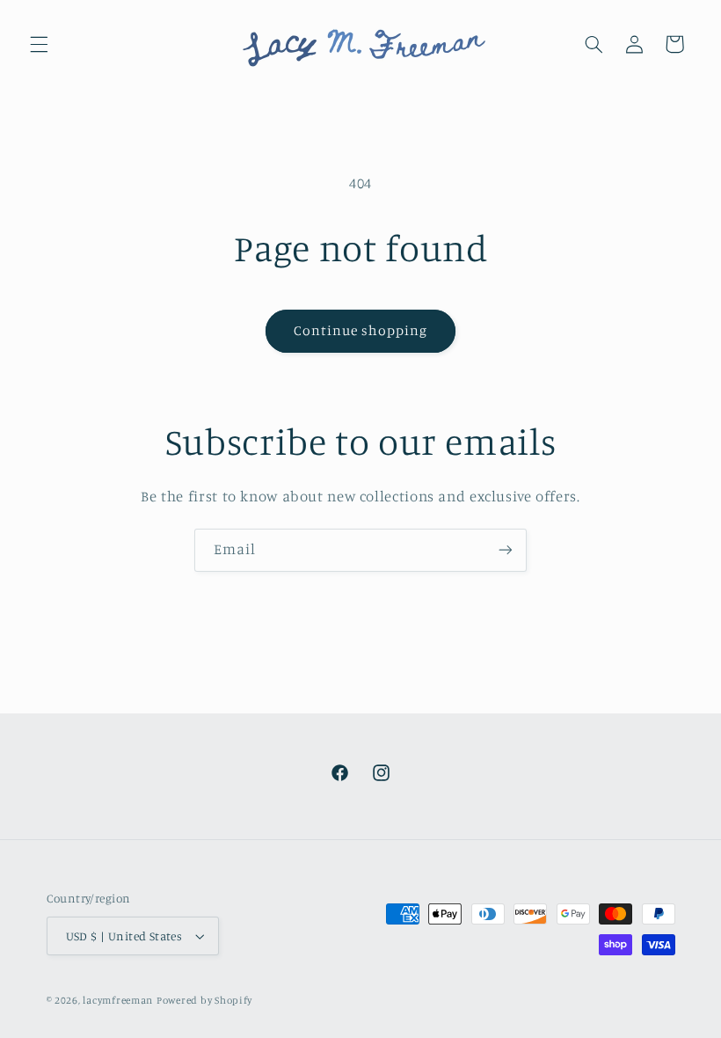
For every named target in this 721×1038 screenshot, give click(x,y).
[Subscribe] (505, 550)
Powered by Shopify (204, 1000)
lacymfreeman (118, 1000)
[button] (38, 44)
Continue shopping (361, 330)
